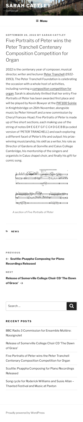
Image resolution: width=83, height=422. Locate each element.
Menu (43, 21)
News (15, 231)
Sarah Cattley (28, 5)
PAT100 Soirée (66, 103)
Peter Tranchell (54, 74)
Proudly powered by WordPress (25, 412)
